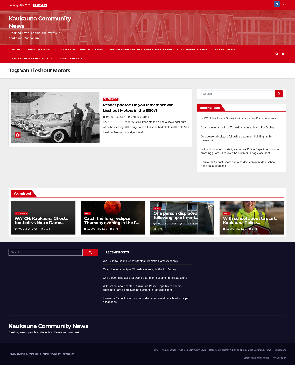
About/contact (40, 49)
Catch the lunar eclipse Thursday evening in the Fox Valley (237, 127)
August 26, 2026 (236, 229)
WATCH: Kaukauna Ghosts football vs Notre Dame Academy (238, 118)
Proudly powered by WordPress (24, 354)
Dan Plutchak (140, 117)
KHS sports (21, 214)
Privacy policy (71, 58)
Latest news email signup (32, 58)
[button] (277, 54)
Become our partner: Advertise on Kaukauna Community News (159, 49)
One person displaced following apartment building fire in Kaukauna (178, 217)
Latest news (225, 49)
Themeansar (67, 354)
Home (16, 49)
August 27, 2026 (97, 229)
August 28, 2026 (28, 229)
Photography (110, 99)
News (87, 214)
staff (47, 229)
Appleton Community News (82, 49)
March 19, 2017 (116, 117)
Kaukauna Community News (48, 326)
